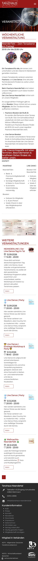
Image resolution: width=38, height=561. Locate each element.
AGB (6, 509)
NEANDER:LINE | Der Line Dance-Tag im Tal (14, 250)
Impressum (9, 520)
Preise (7, 511)
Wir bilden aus (10, 525)
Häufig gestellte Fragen (14, 530)
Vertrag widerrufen (12, 527)
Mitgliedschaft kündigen (14, 532)
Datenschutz (10, 523)
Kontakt (8, 513)
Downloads (9, 518)
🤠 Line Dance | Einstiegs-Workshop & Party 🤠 (14, 346)
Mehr (7, 291)
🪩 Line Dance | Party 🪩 (14, 301)
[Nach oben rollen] (33, 556)
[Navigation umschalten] (35, 4)
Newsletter (9, 516)
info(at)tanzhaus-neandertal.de (19, 501)
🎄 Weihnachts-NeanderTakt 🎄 (11, 440)
